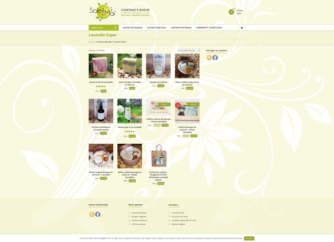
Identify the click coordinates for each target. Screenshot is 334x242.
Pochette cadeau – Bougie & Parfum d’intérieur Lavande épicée (158, 176)
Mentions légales (178, 224)
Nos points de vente (180, 216)
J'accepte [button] (249, 238)
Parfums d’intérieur (181, 27)
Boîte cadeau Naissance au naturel (187, 83)
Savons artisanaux (132, 27)
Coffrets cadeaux (139, 224)
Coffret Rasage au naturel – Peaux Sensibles (187, 129)
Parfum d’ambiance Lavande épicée (101, 128)
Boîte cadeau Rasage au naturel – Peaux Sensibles (129, 175)
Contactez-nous (178, 213)
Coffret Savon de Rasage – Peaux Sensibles (158, 120)
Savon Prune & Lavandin (101, 82)
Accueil (92, 42)
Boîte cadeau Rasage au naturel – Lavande (101, 173)
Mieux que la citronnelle (129, 127)
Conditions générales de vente (184, 220)
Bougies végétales (156, 27)
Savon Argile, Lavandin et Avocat (130, 83)
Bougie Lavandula (158, 82)
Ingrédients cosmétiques (209, 27)
